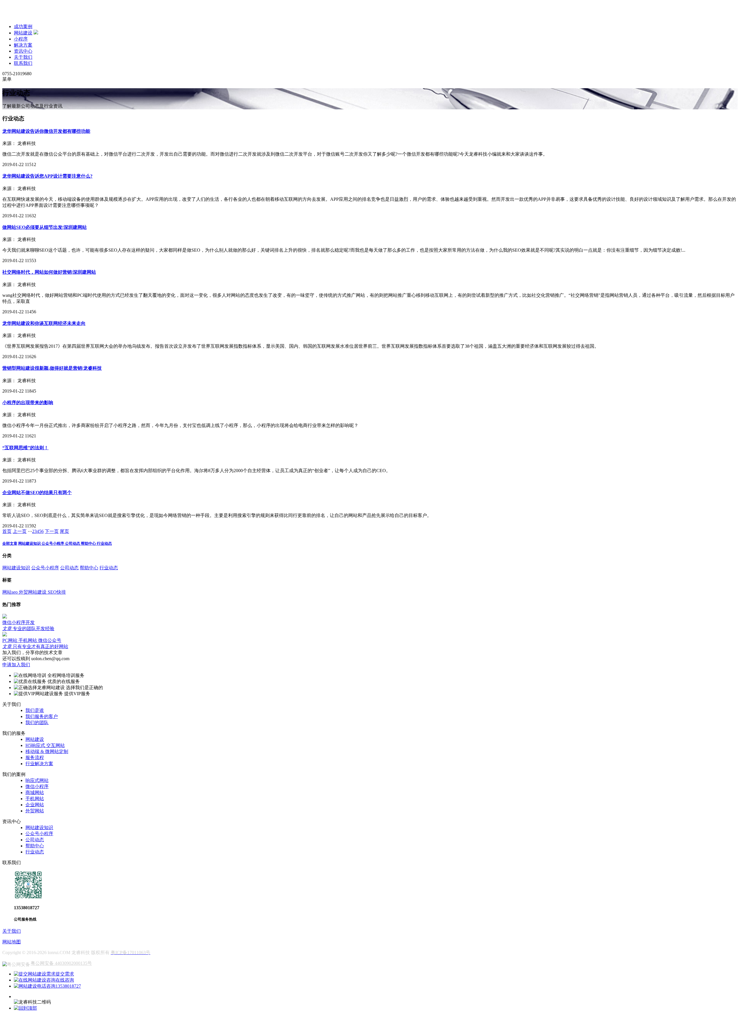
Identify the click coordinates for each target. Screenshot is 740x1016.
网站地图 (11, 941)
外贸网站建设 (33, 592)
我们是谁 (34, 710)
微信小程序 (37, 786)
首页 (7, 531)
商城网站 (34, 792)
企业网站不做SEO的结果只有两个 (37, 492)
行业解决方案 (39, 763)
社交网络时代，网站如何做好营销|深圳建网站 (49, 272)
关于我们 (23, 57)
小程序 (21, 38)
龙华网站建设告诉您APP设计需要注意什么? (47, 176)
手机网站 (34, 798)
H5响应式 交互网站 (45, 745)
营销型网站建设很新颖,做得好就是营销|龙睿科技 (52, 368)
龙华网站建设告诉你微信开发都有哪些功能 (46, 131)
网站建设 (23, 32)
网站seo (10, 592)
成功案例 (23, 26)
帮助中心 (89, 543)
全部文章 (9, 543)
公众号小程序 (53, 543)
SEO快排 (57, 592)
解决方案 (23, 45)
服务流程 (34, 757)
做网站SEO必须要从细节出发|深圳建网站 (44, 227)
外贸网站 (34, 810)
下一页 (52, 531)
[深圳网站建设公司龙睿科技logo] (39, 16)
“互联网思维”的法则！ (25, 447)
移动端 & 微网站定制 (46, 751)
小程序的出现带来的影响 (27, 402)
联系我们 (23, 63)
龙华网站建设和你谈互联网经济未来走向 (44, 323)
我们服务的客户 (41, 716)
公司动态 (73, 543)
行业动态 (104, 543)
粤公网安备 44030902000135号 (61, 963)
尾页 (64, 531)
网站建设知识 (30, 543)
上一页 (20, 531)
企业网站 (34, 804)
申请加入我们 (16, 664)
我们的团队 (37, 722)
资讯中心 (23, 51)
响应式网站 (37, 780)
